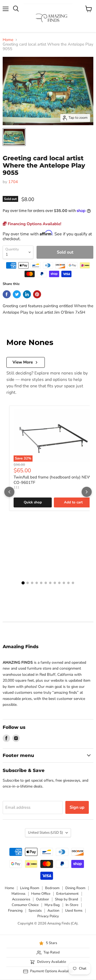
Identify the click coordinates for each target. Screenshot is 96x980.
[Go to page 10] (64, 583)
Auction (53, 910)
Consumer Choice (25, 905)
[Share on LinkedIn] (27, 294)
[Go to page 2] (27, 583)
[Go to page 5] (41, 583)
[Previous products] (9, 492)
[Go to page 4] (36, 583)
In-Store (72, 905)
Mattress (18, 893)
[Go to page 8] (55, 583)
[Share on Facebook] (7, 294)
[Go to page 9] (59, 583)
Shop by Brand (66, 899)
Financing (15, 910)
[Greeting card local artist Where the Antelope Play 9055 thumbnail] (14, 137)
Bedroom (52, 888)
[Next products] (87, 492)
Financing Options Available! (34, 224)
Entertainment (67, 893)
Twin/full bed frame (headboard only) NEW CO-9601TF (52, 479)
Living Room (29, 888)
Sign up (77, 807)
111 (16, 487)
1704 (13, 181)
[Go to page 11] (68, 583)
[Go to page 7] (50, 583)
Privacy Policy (48, 916)
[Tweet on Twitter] (17, 294)
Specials (35, 910)
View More (23, 362)
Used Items (73, 910)
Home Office (40, 893)
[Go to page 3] (32, 583)
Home (8, 40)
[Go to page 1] (23, 583)
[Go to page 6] (46, 583)
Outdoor (42, 899)
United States (45, 832)
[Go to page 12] (73, 583)
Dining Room (75, 888)
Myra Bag (52, 905)
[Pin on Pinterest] (37, 294)
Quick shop (33, 502)
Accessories (21, 899)
